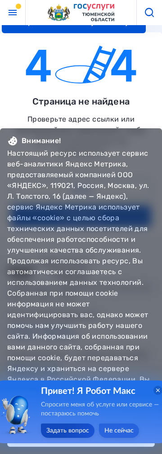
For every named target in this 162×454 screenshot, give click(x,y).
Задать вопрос (67, 431)
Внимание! (41, 140)
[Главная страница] (81, 13)
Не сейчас (119, 431)
